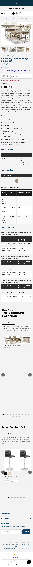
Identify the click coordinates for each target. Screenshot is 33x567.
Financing (22, 543)
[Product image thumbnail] (12, 49)
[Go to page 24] (19, 416)
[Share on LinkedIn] (9, 87)
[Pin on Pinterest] (12, 87)
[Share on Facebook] (2, 87)
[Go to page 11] (23, 497)
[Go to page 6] (10, 414)
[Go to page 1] (3, 414)
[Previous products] (3, 375)
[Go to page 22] (16, 416)
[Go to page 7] (17, 497)
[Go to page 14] (22, 414)
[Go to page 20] (13, 416)
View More (7, 323)
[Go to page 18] (28, 414)
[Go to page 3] (11, 497)
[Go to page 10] (16, 414)
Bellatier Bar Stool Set (10, 476)
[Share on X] (5, 87)
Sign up (26, 532)
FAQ (28, 543)
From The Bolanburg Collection (10, 56)
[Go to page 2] (4, 414)
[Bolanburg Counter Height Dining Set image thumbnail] (4, 49)
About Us (9, 543)
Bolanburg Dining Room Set (12, 345)
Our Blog (16, 546)
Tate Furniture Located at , (22, 544)
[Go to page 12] (19, 414)
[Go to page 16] (25, 414)
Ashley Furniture (7, 64)
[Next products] (30, 375)
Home (2, 19)
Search (4, 543)
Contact (16, 543)
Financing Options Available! (11, 80)
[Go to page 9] (20, 497)
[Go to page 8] (13, 414)
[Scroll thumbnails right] (30, 49)
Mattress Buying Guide (8, 544)
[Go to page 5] (14, 497)
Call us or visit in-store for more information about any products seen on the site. (15, 71)
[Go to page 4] (7, 414)
